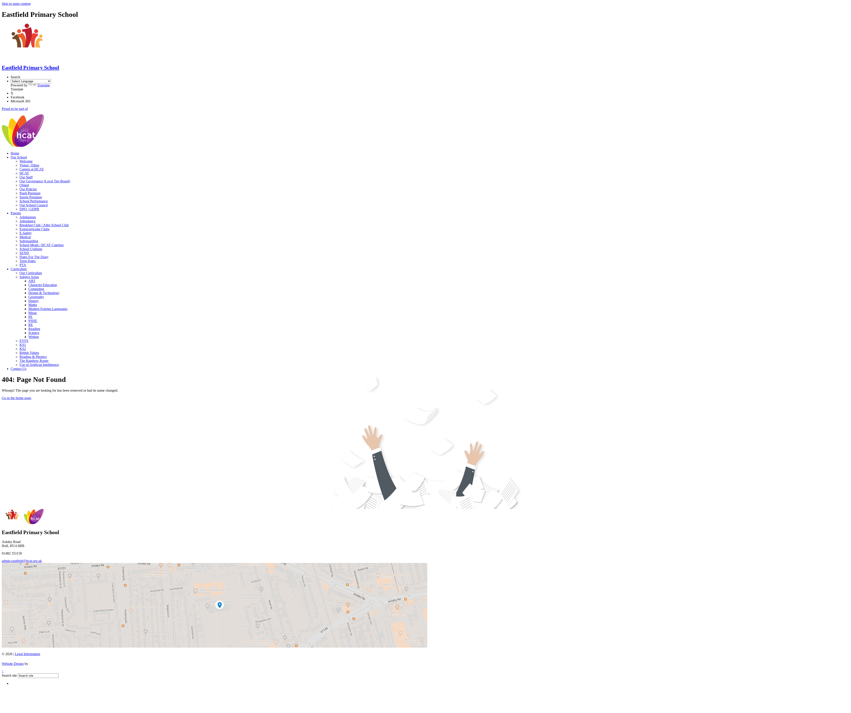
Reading (34, 329)
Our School (19, 157)
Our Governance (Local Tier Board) (45, 181)
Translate (43, 85)
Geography (36, 297)
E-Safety (26, 233)
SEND (24, 253)
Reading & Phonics (33, 357)
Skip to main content (16, 4)
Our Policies (28, 189)
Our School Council (34, 205)
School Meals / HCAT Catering (42, 245)
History (33, 301)
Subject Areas (29, 277)
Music (32, 313)
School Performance (34, 201)
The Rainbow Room (34, 361)
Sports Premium (31, 197)
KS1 (23, 345)
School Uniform (31, 249)
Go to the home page (16, 398)
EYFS (24, 341)
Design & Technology (43, 293)
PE (30, 317)
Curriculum (19, 269)
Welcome (26, 161)
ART (31, 281)
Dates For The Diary (34, 257)
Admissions (28, 217)
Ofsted (24, 185)
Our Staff (26, 177)
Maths (32, 305)
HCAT (24, 173)
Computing (36, 289)
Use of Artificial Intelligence (39, 365)
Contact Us (18, 369)
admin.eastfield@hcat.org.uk (22, 561)
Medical (25, 237)
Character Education (42, 285)
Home (15, 153)
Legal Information (27, 654)
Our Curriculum (31, 273)
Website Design (13, 664)
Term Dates (28, 261)
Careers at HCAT (32, 169)
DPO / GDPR (29, 209)
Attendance (27, 221)
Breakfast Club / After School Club (44, 225)
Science (33, 333)
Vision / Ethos (29, 165)
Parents (16, 213)
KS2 (23, 349)
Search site (9, 675)
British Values (29, 353)
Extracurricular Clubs (34, 229)
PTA (23, 265)
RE (30, 325)
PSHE (32, 321)
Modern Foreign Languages (47, 309)
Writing (33, 337)
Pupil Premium (30, 193)
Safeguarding (29, 241)
